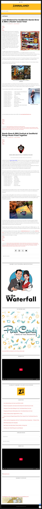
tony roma (16, 129)
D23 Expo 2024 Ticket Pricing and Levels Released (13, 427)
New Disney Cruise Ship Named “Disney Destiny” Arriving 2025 (15, 425)
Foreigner (35, 244)
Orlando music (24, 245)
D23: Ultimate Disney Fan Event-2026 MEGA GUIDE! (13, 403)
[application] (21, 369)
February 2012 (31, 244)
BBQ (13, 127)
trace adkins (23, 246)
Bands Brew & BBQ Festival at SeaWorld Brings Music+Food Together (19, 134)
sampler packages (23, 128)
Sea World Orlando (21, 126)
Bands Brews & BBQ (10, 127)
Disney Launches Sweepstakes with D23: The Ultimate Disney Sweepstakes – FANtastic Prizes (21, 420)
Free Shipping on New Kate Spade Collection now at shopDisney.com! (15, 496)
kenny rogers (6, 245)
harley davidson (26, 127)
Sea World (35, 245)
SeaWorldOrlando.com (25, 231)
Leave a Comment (16, 23)
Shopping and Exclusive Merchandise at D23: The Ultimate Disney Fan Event (18, 411)
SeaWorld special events (16, 246)
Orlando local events (18, 245)
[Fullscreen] (38, 379)
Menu (22, 2)
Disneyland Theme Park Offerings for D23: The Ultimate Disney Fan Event (17, 408)
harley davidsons (32, 127)
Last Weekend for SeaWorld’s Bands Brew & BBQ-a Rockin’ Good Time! (20, 21)
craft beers (21, 127)
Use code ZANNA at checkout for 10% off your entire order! (13, 351)
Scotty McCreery (30, 245)
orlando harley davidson (15, 128)
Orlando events (11, 245)
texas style (8, 129)
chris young (17, 127)
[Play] (3, 379)
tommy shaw (12, 129)
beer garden (17, 244)
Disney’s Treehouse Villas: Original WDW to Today (13, 413)
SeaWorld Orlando (33, 128)
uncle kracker (21, 129)
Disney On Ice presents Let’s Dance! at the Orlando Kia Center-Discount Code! (18, 405)
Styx (5, 129)
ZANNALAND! (21, 5)
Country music (21, 244)
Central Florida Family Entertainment (12, 243)
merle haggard (7, 128)
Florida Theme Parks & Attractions (12, 126)
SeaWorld (27, 128)
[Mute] (36, 379)
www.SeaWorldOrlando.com (25, 114)
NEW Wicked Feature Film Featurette (11, 422)
